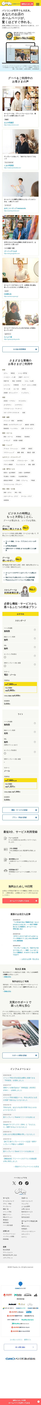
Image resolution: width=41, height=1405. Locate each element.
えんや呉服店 (9, 122)
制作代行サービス (27, 1212)
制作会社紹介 (25, 1217)
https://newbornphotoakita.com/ (12, 168)
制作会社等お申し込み (10, 1255)
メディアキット (8, 1258)
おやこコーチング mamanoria (15, 208)
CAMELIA (7, 294)
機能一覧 (6, 1209)
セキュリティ (25, 1234)
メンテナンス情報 (8, 1236)
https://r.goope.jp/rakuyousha (12, 339)
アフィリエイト (8, 1252)
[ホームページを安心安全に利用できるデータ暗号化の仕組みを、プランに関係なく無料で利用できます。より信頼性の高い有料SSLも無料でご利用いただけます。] (35, 647)
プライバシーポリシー (28, 1231)
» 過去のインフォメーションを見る (26, 1166)
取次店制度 (6, 1250)
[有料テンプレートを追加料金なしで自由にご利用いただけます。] (35, 664)
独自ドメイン (7, 1214)
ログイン (24, 1237)
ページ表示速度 (8, 1225)
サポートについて (27, 1201)
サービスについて (8, 1201)
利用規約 (24, 1229)
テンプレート (7, 1206)
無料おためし (26, 4)
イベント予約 (7, 1212)
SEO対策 (6, 1222)
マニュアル (24, 1204)
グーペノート (25, 1214)
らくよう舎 (8, 337)
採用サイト (27, 1339)
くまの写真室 (9, 165)
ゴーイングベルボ (10, 251)
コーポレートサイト (16, 1339)
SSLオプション (8, 1217)
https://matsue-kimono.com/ (11, 125)
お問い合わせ (25, 1209)
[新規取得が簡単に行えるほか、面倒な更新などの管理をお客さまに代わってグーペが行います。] (35, 638)
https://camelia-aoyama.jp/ (11, 296)
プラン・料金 (7, 1204)
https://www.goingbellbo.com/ (12, 253)
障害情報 (6, 1239)
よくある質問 (25, 1206)
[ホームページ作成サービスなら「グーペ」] (10, 4)
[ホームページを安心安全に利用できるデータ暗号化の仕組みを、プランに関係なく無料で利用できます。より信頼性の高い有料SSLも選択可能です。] (35, 742)
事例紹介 (6, 1220)
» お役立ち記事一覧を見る (29, 959)
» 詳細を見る (7, 977)
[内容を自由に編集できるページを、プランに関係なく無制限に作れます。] (35, 629)
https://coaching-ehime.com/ (11, 211)
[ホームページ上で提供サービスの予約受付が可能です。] (35, 656)
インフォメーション (9, 1234)
